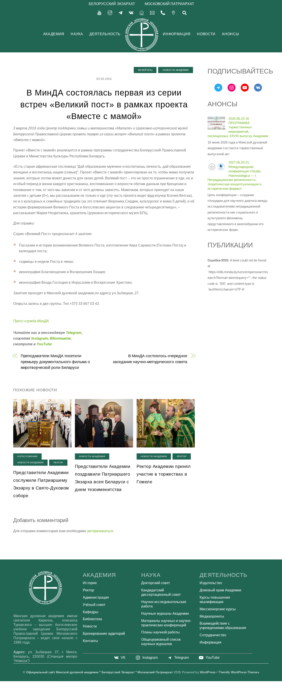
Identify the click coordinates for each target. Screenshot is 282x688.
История (90, 583)
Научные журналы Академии (165, 613)
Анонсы (230, 34)
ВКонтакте (60, 338)
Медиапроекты (212, 616)
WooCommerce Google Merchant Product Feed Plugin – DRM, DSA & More (138, 686)
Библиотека (92, 619)
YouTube (44, 344)
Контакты (90, 641)
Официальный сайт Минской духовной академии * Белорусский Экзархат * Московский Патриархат (99, 672)
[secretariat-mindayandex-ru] (152, 12)
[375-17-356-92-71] (162, 12)
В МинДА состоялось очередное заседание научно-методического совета (150, 358)
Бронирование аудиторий (104, 633)
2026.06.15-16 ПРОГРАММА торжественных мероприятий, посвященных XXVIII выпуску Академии (238, 127)
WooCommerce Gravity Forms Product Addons (170, 686)
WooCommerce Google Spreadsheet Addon (159, 686)
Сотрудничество (213, 635)
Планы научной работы (160, 632)
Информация (176, 34)
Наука (77, 34)
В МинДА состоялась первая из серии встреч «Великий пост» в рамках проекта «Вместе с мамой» (104, 104)
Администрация (96, 597)
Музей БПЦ (145, 70)
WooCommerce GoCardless (106, 686)
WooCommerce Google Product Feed (150, 686)
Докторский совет (155, 583)
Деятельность (105, 34)
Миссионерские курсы (218, 609)
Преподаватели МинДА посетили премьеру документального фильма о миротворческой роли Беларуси (55, 361)
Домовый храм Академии (220, 590)
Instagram (39, 338)
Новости (206, 34)
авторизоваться (100, 531)
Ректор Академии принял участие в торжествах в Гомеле (164, 474)
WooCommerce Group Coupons (187, 686)
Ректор (58, 462)
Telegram (73, 333)
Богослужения (27, 456)
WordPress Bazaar (93, 686)
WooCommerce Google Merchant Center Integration (124, 686)
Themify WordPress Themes (238, 672)
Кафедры (90, 612)
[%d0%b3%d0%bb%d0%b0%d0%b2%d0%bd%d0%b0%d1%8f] (141, 12)
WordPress (207, 672)
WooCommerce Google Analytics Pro (113, 686)
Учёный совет (94, 605)
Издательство (211, 583)
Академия (53, 34)
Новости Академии (176, 70)
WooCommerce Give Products (99, 686)
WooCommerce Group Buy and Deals (179, 686)
